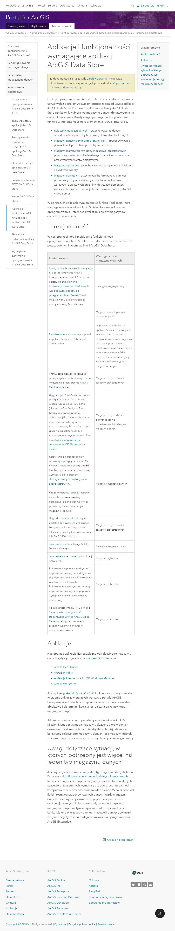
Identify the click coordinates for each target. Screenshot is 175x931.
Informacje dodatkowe (149, 32)
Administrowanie (61, 26)
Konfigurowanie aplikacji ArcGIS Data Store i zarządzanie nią (96, 32)
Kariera (93, 885)
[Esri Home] (138, 872)
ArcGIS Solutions (57, 908)
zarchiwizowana (97, 78)
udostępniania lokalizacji (69, 518)
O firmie (94, 880)
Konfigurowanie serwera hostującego (71, 268)
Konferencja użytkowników (105, 897)
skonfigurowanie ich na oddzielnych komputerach (95, 776)
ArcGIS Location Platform (63, 897)
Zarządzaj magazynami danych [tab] (20, 77)
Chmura (82, 5)
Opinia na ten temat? (120, 839)
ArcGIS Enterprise (19, 5)
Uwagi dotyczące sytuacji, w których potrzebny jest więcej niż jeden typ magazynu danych (153, 74)
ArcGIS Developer (58, 902)
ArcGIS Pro (54, 885)
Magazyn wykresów (66, 165)
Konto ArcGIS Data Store (23, 199)
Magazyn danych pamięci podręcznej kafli (80, 140)
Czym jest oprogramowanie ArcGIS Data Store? (19, 51)
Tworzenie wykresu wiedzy (64, 556)
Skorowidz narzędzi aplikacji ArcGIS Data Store (23, 168)
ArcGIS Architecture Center (64, 914)
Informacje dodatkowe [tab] (16, 89)
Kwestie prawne (106, 924)
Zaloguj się (147, 5)
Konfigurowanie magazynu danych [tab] (19, 65)
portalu (100, 658)
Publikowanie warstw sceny (65, 334)
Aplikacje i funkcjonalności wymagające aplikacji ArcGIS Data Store (21, 217)
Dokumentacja (15, 914)
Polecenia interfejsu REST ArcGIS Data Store (23, 184)
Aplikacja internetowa (84, 678)
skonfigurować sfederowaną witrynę (69, 617)
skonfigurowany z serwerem (67, 444)
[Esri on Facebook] (139, 884)
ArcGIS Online (56, 880)
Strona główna (17, 26)
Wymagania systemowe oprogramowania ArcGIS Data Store (22, 258)
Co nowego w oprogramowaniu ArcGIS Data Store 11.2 (22, 106)
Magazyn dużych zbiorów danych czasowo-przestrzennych (90, 150)
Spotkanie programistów (104, 902)
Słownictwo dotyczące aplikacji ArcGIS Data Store (23, 239)
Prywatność (60, 924)
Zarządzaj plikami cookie (82, 924)
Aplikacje (95, 5)
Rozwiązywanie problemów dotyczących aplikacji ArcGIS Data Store (21, 146)
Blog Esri (94, 891)
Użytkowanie (39, 26)
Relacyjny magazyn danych (71, 130)
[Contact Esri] (150, 884)
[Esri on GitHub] (144, 884)
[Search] (133, 5)
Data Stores (67, 5)
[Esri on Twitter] (133, 884)
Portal (41, 5)
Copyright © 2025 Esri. (18, 924)
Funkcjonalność (150, 54)
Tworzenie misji (58, 544)
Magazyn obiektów (66, 175)
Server (10, 891)
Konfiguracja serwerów (43, 32)
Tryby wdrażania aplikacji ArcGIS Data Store (21, 125)
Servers (52, 5)
